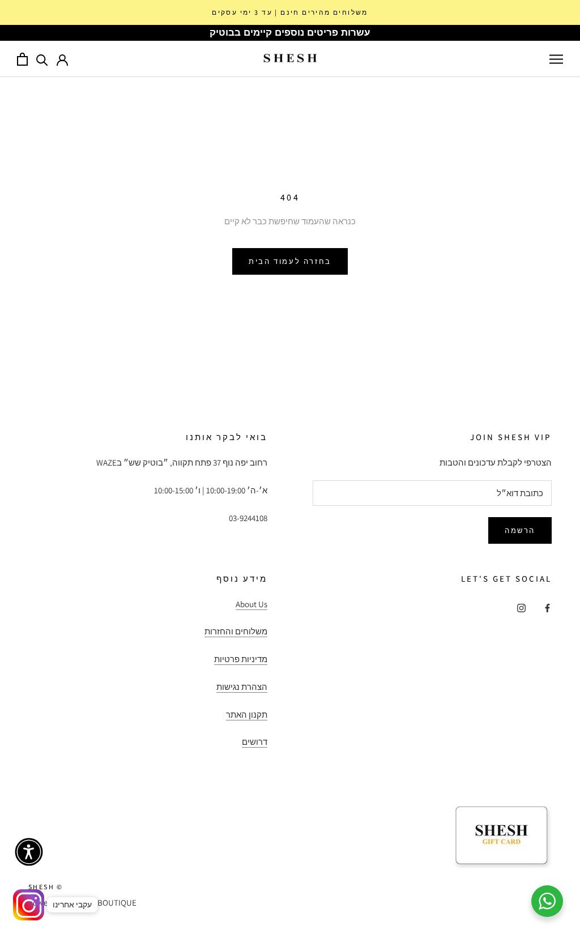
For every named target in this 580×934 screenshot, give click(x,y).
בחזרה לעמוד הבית (290, 261)
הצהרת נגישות (241, 686)
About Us (251, 604)
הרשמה (520, 530)
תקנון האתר (246, 714)
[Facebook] (547, 608)
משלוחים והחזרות (235, 631)
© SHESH (45, 886)
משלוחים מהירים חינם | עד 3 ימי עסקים (290, 12)
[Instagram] (521, 608)
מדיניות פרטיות (240, 659)
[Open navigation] (556, 59)
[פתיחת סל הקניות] (22, 59)
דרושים (254, 741)
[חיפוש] (42, 59)
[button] (29, 852)
